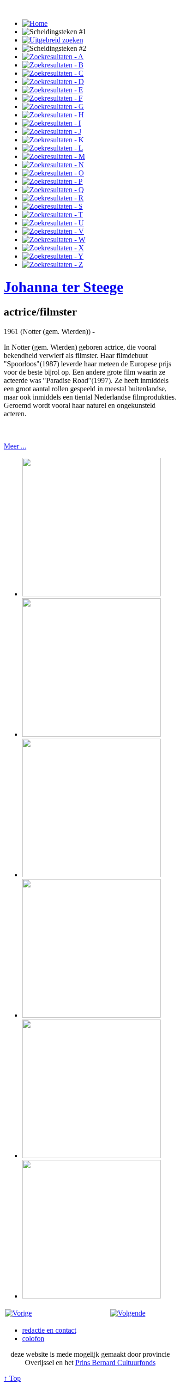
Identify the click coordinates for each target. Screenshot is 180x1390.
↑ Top (12, 1378)
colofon (33, 1338)
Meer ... (15, 446)
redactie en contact (49, 1330)
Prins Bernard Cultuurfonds (115, 1362)
